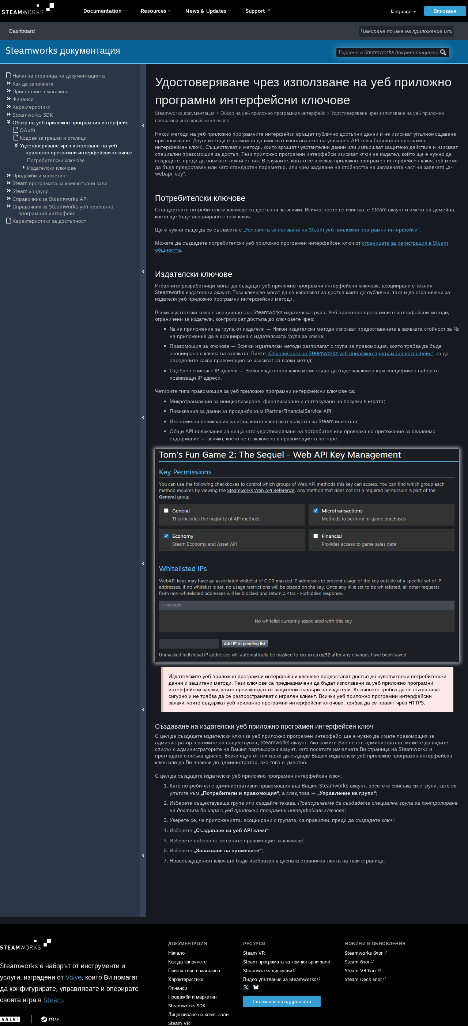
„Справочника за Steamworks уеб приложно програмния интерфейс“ (350, 353)
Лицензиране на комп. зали (198, 1014)
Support (255, 11)
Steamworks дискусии (267, 970)
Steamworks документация (185, 113)
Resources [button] (153, 11)
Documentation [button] (102, 11)
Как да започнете (187, 962)
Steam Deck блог (363, 979)
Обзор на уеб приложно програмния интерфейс (272, 113)
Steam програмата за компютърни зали (286, 962)
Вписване (445, 11)
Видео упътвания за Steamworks (279, 979)
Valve (73, 977)
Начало (176, 953)
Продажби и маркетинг (193, 997)
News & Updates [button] (205, 11)
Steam (53, 1000)
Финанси (177, 988)
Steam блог (357, 962)
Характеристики (185, 979)
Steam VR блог (361, 970)
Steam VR (254, 953)
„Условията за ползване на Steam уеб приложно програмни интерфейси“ (331, 229)
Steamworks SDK (186, 1005)
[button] (403, 11)
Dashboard (22, 31)
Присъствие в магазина (194, 970)
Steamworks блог (364, 953)
